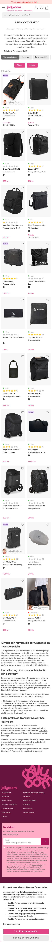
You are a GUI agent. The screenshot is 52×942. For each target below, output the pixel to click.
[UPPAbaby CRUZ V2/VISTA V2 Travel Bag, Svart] (4, 567)
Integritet (26, 804)
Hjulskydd (25, 751)
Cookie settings (7, 808)
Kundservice (6, 792)
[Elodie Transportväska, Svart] (29, 287)
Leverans (26, 796)
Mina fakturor (7, 800)
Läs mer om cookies (11, 924)
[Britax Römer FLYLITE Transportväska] (4, 175)
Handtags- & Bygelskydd (10, 751)
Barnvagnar (11, 29)
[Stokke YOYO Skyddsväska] (4, 343)
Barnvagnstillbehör (24, 29)
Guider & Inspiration (9, 804)
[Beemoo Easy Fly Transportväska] (29, 399)
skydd (40, 751)
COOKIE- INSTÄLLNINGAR (26, 938)
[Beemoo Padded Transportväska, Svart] (29, 624)
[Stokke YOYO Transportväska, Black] (29, 175)
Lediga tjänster (28, 812)
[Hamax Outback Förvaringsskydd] (29, 567)
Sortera (32, 65)
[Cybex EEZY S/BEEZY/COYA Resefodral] (29, 119)
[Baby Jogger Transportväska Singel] (29, 455)
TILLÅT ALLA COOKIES (25, 931)
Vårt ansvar (6, 812)
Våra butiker (27, 808)
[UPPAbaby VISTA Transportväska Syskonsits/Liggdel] (4, 624)
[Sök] (4, 15)
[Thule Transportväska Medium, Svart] (29, 231)
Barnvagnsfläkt (41, 57)
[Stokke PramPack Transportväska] (4, 119)
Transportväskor (39, 29)
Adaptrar (26, 57)
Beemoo (4, 733)
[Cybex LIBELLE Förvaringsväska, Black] (4, 399)
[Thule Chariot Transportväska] (4, 287)
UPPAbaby (43, 731)
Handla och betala (29, 800)
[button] (3, 7)
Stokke (14, 733)
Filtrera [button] (19, 65)
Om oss (4, 816)
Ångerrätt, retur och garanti (33, 792)
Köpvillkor (5, 796)
